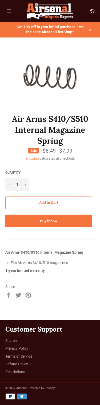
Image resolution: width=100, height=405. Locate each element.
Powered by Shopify (42, 388)
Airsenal (21, 388)
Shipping (32, 158)
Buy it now (48, 221)
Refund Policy (16, 364)
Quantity (13, 172)
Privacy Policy (16, 348)
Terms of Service (18, 356)
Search (11, 341)
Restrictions (15, 372)
